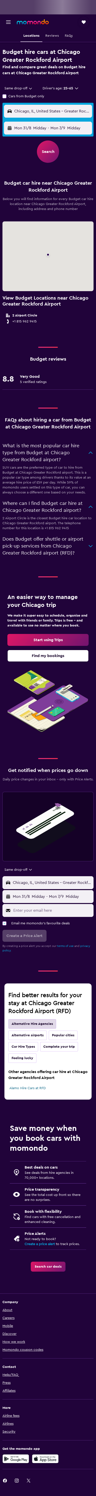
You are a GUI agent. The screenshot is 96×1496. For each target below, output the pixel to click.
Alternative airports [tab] (28, 1035)
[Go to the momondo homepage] (33, 21)
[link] (48, 640)
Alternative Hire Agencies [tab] (32, 1024)
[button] (8, 22)
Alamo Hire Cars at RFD (27, 1088)
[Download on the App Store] (45, 1458)
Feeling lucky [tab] (22, 1058)
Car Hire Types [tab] (23, 1046)
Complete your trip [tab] (59, 1046)
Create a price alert (40, 1244)
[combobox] (18, 88)
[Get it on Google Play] (15, 1458)
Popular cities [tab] (63, 1035)
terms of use (65, 945)
